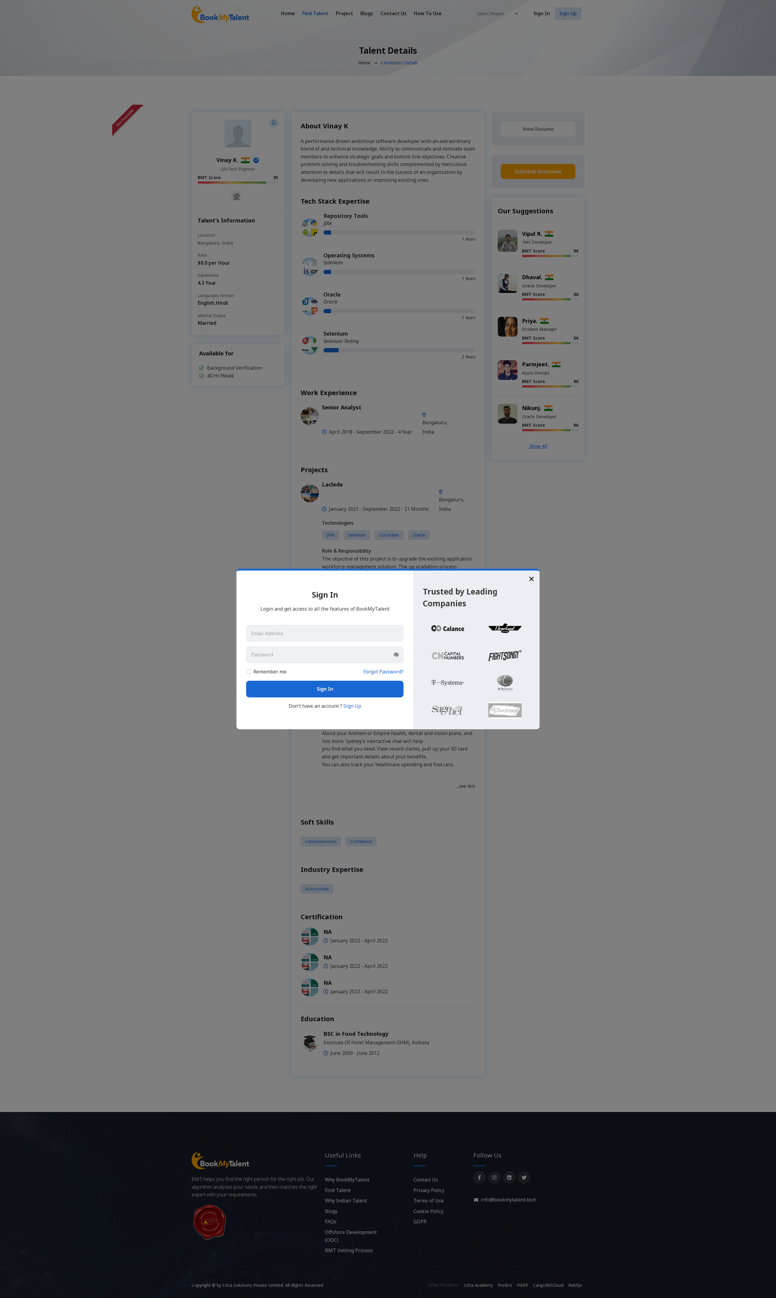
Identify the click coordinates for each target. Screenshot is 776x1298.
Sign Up (352, 706)
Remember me (328, 671)
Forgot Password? (383, 671)
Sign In (325, 689)
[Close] (532, 579)
